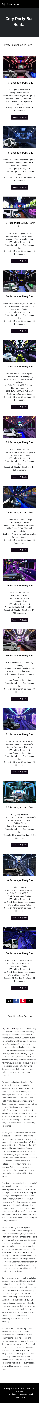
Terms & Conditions (25, 1388)
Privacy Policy (10, 1388)
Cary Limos (13, 4)
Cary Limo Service (9, 1028)
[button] (9, 1001)
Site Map (19, 1391)
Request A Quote (19, 117)
